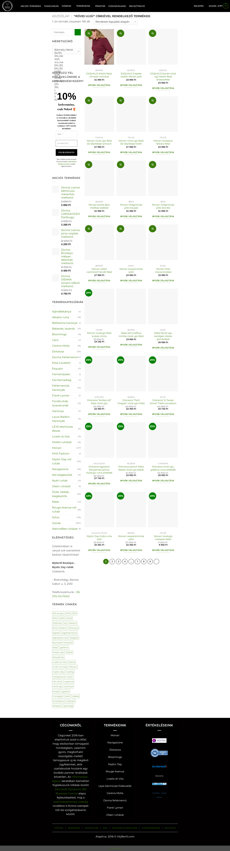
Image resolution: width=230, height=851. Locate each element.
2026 (69, 618)
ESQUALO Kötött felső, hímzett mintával (99, 75)
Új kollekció (59, 701)
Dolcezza (58, 351)
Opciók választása (99, 85)
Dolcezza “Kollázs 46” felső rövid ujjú (99, 402)
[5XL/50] (65, 65)
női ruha (57, 681)
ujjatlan (65, 691)
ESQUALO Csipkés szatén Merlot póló (131, 75)
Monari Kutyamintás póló (131, 270)
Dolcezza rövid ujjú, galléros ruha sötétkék (163, 468)
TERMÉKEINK (74, 828)
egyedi (56, 633)
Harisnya (58, 411)
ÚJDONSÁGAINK (117, 6)
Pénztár (100, 6)
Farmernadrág (61, 380)
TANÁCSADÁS (51, 6)
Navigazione (60, 469)
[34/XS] (65, 52)
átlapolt (57, 706)
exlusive (69, 642)
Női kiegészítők (62, 474)
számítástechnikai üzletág (71, 801)
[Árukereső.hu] (159, 752)
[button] (199, 6)
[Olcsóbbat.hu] (159, 781)
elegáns (74, 637)
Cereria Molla (60, 345)
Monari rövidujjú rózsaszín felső (163, 538)
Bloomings (59, 334)
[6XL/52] (65, 68)
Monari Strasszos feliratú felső (163, 142)
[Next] (156, 561)
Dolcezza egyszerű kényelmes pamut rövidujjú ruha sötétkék (99, 469)
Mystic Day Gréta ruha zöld (99, 538)
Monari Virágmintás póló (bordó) (163, 206)
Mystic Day (115, 764)
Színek (56, 523)
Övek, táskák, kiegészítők (60, 494)
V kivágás (57, 696)
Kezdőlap (60, 16)
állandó (71, 701)
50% (55, 618)
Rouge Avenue (115, 771)
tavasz (56, 691)
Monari (56, 447)
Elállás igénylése (115, 848)
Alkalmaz (62, 61)
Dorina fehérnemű (115, 800)
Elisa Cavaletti (61, 362)
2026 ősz (57, 623)
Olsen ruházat (61, 486)
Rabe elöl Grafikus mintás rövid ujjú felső (131, 334)
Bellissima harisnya (65, 322)
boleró (63, 628)
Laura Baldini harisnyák (61, 419)
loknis (72, 662)
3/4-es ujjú (58, 613)
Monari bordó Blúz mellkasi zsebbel (99, 206)
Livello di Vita (61, 436)
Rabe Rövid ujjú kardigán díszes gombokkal (163, 336)
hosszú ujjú (58, 652)
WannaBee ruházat (65, 528)
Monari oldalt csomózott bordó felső (99, 270)
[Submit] (78, 32)
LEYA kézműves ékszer (62, 428)
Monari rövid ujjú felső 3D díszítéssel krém (131, 142)
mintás (63, 667)
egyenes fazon (69, 633)
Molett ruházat (62, 442)
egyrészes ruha (60, 637)
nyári (70, 676)
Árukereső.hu (159, 776)
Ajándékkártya (61, 311)
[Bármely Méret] (65, 49)
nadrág (70, 671)
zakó (67, 696)
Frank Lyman (60, 395)
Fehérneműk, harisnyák (61, 387)
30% (74, 613)
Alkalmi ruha (60, 317)
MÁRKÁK (66, 6)
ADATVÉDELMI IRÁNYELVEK (125, 828)
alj (65, 623)
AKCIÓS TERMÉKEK (31, 6)
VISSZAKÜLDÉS (91, 828)
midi (55, 667)
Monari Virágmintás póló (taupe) (131, 206)
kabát (69, 652)
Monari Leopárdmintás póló (131, 538)
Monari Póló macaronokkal (163, 270)
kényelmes (58, 657)
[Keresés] (16, 6)
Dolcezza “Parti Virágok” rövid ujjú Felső (131, 402)
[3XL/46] (65, 56)
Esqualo (57, 368)
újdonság (68, 706)
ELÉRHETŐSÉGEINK (151, 828)
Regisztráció (137, 6)
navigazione (59, 676)
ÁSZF (105, 828)
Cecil (55, 340)
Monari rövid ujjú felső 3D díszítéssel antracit (99, 142)
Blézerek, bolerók (63, 328)
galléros (64, 647)
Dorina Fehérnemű (64, 357)
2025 (62, 618)
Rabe (55, 501)
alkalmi (73, 623)
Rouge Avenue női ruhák (64, 509)
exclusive (57, 642)
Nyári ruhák (60, 480)
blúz (55, 628)
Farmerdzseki (61, 374)
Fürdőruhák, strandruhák (60, 403)
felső (55, 647)
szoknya (69, 686)
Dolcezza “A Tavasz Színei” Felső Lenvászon (163, 402)
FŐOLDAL (58, 828)
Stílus (55, 517)
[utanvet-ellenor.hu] (159, 741)
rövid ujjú (57, 686)
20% (68, 613)
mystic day (58, 671)
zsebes (75, 696)
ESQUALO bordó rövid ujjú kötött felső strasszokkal (163, 76)
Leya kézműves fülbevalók (115, 785)
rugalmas (68, 681)
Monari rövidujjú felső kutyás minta (99, 334)
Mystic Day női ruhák (61, 461)
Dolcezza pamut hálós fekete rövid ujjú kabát (131, 468)
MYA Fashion (60, 453)
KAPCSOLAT (170, 828)
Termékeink (83, 6)
